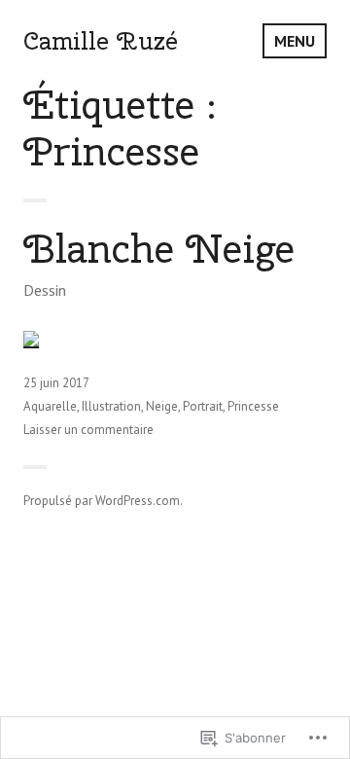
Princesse (253, 406)
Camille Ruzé (100, 40)
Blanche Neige (159, 248)
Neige (162, 406)
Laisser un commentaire (88, 429)
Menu (294, 41)
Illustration (111, 406)
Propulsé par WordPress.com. (103, 500)
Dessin (44, 290)
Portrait (203, 406)
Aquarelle (50, 406)
